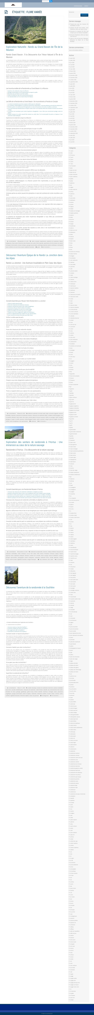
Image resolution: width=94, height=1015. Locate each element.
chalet (71, 275)
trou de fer (72, 912)
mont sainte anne (74, 579)
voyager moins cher (74, 987)
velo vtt (71, 950)
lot (70, 524)
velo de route (73, 942)
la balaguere (73, 489)
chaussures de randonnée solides (39, 415)
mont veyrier (73, 586)
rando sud (72, 738)
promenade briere (74, 682)
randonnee (33, 421)
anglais (71, 187)
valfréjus (72, 929)
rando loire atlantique (75, 723)
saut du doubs (73, 826)
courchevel (72, 326)
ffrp (71, 371)
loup (41, 559)
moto (71, 594)
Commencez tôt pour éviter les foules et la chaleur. (19, 307)
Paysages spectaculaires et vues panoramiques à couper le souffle (22, 92)
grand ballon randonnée (75, 431)
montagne (51, 691)
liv (70, 511)
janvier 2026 (72, 73)
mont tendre (73, 581)
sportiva (72, 890)
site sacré (15, 247)
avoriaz (71, 204)
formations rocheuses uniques (51, 553)
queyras (72, 699)
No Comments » (46, 247)
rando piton (72, 734)
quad (71, 697)
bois (71, 249)
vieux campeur (73, 965)
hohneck (72, 463)
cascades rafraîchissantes (17, 689)
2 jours (71, 151)
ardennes (72, 193)
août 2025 (72, 84)
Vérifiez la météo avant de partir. (15, 303)
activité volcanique (32, 688)
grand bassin (47, 243)
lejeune (71, 506)
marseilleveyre (73, 547)
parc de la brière (74, 626)
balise (71, 217)
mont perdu (73, 577)
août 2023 (72, 135)
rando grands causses (75, 716)
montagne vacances (74, 590)
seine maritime (73, 832)
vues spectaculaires (23, 421)
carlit (71, 268)
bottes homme (73, 253)
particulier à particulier (75, 641)
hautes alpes (73, 457)
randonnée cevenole (74, 755)
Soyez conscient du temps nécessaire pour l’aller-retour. (20, 315)
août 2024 (72, 109)
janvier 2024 (72, 124)
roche (71, 804)
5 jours (71, 161)
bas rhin (72, 219)
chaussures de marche (75, 294)
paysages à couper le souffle (12, 419)
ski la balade (73, 869)
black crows (72, 241)
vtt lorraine (72, 995)
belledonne (72, 232)
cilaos (71, 303)
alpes (47, 413)
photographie (21, 557)
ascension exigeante (53, 413)
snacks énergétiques (14, 421)
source (71, 884)
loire (71, 519)
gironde (72, 395)
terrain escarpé (13, 559)
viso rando (72, 967)
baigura (71, 206)
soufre (61, 693)
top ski (71, 903)
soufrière (8, 695)
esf (70, 358)
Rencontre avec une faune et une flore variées (18, 93)
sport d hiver (73, 888)
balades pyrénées (74, 213)
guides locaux (30, 691)
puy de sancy (73, 691)
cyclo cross (72, 337)
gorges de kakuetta (74, 408)
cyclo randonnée (74, 339)
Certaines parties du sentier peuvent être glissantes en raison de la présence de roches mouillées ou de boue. (32, 107)
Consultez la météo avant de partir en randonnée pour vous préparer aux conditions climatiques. (29, 494)
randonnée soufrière (41, 693)
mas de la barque (74, 549)
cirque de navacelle (74, 307)
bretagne (72, 256)
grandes (72, 438)
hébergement (73, 459)
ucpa (71, 914)
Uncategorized (45, 695)
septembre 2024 (74, 107)
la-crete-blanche (12, 241)
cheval (71, 298)
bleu (71, 245)
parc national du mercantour (76, 635)
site (71, 851)
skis (71, 879)
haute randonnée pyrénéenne (76, 451)
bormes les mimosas (75, 251)
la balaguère (73, 487)
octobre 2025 (73, 79)
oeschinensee (73, 620)
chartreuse (72, 290)
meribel (72, 569)
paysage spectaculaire (17, 693)
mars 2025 (72, 94)
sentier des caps (74, 841)
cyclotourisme (73, 341)
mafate (71, 530)
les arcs (72, 509)
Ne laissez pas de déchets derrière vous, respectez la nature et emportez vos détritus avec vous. (29, 496)
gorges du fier (73, 412)
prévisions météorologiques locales (28, 419)
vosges (71, 974)
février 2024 (72, 122)
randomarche (73, 749)
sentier (52, 693)
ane (71, 185)
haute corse (72, 442)
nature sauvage (59, 417)
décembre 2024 (73, 101)
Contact (86, 6)
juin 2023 (72, 139)
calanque (72, 262)
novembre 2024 (73, 103)
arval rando (72, 198)
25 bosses (72, 155)
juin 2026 (72, 62)
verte (71, 963)
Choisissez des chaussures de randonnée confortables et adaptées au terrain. (25, 491)
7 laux (71, 163)
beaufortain (72, 226)
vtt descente (73, 991)
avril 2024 (72, 118)
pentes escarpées (27, 693)
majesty (72, 534)
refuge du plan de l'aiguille (51, 419)
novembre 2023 (73, 129)
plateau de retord (74, 665)
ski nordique (73, 871)
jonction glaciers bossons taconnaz (37, 417)
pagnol (71, 622)
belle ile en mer (73, 230)
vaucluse (72, 937)
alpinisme (72, 183)
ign (70, 476)
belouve (72, 236)
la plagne (72, 491)
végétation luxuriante (29, 247)
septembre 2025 (74, 81)
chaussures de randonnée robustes (24, 415)
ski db (71, 860)
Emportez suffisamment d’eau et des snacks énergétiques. (21, 306)
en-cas (28, 553)
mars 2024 (72, 120)
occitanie (61, 555)
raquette (72, 798)
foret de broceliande (74, 376)
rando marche (73, 725)
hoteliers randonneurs (75, 474)
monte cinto (73, 592)
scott (71, 830)
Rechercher (71, 12)
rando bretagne (73, 708)
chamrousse (73, 286)
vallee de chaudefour (74, 931)
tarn (71, 899)
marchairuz (72, 541)
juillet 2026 (72, 60)
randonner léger (73, 785)
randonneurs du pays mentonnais (77, 794)
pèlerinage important (42, 245)
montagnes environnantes (11, 245)
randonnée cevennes (74, 753)
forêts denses (40, 553)
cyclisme (72, 333)
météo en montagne (50, 417)
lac (70, 496)
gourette (72, 418)
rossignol (72, 813)
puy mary (72, 693)
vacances (72, 918)
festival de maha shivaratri (24, 243)
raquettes (72, 800)
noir (71, 614)
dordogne (72, 350)
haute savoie (73, 453)
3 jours (71, 157)
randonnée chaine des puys (76, 757)
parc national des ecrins (75, 633)
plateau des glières (74, 667)
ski (70, 856)
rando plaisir (73, 736)
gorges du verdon (74, 416)
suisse (71, 894)
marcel (71, 536)
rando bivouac (73, 706)
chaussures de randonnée (29, 689)
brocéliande (72, 258)
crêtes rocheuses (22, 553)
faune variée (15, 243)
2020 (71, 153)
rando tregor (73, 742)
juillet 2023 (72, 137)
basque (72, 221)
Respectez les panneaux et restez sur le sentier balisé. (20, 309)
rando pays (72, 731)
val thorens (72, 924)
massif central (73, 551)
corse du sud (73, 324)
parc (71, 624)
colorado (72, 316)
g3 (70, 386)
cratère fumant (39, 689)
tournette (72, 905)
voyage (71, 976)
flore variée (33, 243)
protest (71, 684)
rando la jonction (41, 419)
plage (71, 661)
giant (71, 391)
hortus (12, 555)
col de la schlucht (74, 311)
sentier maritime (73, 843)
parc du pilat (73, 631)
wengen (72, 999)
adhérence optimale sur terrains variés (36, 413)
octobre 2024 (73, 105)
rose (71, 809)
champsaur (72, 283)
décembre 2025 (73, 75)
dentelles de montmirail (75, 346)
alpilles (71, 178)
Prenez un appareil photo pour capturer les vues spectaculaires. (22, 313)
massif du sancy (73, 556)
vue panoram (36, 695)
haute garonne (73, 444)
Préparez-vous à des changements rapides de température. (21, 312)
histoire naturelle (38, 691)
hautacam (72, 440)
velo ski (71, 948)
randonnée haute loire (75, 770)
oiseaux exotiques (22, 245)
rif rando (72, 802)
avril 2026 (72, 66)
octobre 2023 (73, 131)
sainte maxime (73, 819)
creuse (71, 328)
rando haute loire (74, 719)
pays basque (73, 644)
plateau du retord (74, 671)
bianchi (71, 238)
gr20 (71, 425)
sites (71, 854)
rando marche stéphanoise (76, 727)
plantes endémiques (52, 245)
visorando (72, 969)
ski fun (71, 867)
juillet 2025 (72, 86)
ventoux (72, 954)
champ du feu (73, 281)
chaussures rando (74, 296)
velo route (72, 946)
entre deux (72, 356)
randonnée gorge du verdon (76, 768)
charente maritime (74, 288)
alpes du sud (73, 172)
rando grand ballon (74, 714)
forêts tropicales (39, 243)
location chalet (73, 515)
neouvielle (72, 609)
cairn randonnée (73, 260)
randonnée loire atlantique (76, 772)
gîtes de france (73, 397)
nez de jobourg (73, 611)
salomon (72, 821)
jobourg (72, 481)
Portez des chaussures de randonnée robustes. (18, 305)
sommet (57, 693)
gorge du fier (73, 403)
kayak (71, 485)
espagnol (72, 361)
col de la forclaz (73, 309)
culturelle (45, 689)
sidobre (72, 849)
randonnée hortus (45, 557)
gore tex (72, 401)
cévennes (45, 551)
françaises (72, 380)
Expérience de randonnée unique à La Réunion (18, 91)
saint (49, 559)
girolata (71, 393)
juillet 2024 (72, 112)
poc (71, 674)
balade (71, 208)
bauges (71, 223)
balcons (72, 215)
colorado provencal (74, 318)
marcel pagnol (73, 539)
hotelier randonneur (74, 472)
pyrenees (72, 695)
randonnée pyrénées (74, 779)
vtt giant (72, 993)
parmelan (72, 639)
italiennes (72, 478)
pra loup (72, 678)
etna (71, 365)
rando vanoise (73, 744)
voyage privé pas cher (75, 982)
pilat (71, 652)
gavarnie (72, 388)
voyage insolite (73, 978)
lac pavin (72, 502)
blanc (71, 243)
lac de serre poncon (74, 500)
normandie (72, 618)
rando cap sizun (73, 710)
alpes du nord (73, 170)
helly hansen (73, 461)
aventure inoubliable (58, 688)
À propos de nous (78, 6)
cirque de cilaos (73, 305)
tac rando (72, 897)
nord (71, 616)
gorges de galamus (74, 406)
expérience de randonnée (53, 241)
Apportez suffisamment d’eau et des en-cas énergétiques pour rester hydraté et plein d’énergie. (29, 493)
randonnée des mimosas (75, 764)
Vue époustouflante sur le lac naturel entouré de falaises (20, 96)
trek (71, 907)
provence (72, 686)
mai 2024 (72, 116)
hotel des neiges (73, 470)
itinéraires (27, 555)
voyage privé (73, 980)
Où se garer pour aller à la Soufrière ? (16, 630)
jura (71, 483)
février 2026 (72, 71)
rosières (72, 811)
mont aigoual (73, 573)
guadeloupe (23, 691)
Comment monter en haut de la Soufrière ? (17, 627)
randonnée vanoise (74, 783)
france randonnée (74, 384)
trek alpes (72, 909)
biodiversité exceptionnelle (36, 551)
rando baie (72, 704)
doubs (71, 352)
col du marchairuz (74, 313)
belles (71, 234)
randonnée (37, 557)
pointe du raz (73, 676)
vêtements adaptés (24, 695)
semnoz (72, 836)
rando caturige (73, 712)
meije (71, 560)
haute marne (73, 446)
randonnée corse (74, 759)
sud (71, 892)
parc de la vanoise (74, 629)
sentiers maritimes (74, 847)
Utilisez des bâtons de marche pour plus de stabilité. (19, 310)
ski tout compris (73, 873)
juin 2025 (72, 88)
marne (71, 545)
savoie (71, 828)
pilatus (71, 654)
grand (38, 247)
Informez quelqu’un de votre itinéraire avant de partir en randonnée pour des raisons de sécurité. (29, 497)
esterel (71, 363)
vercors (71, 957)
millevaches (72, 571)
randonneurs (73, 791)
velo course (72, 939)
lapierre (72, 504)
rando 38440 (73, 701)
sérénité (11, 247)
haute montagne (74, 448)
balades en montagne (75, 211)
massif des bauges (74, 554)
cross (71, 331)
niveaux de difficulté (53, 555)
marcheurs (45, 691)
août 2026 (72, 58)
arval (71, 196)
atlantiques (72, 200)
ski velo (71, 875)
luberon (72, 528)
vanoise (72, 935)
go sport (72, 399)
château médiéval (52, 551)
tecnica (71, 901)
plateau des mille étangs (75, 669)
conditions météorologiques (54, 415)
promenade (72, 680)
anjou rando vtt (73, 189)
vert (71, 961)
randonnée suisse (74, 781)
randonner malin (74, 787)
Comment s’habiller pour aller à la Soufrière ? (18, 628)
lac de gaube (73, 498)
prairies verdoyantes (29, 557)
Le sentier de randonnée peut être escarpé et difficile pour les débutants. (24, 104)
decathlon (72, 343)
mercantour (72, 566)
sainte (51, 559)
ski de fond (72, 862)
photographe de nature (75, 648)
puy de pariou (73, 689)
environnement (53, 689)
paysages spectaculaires (32, 245)
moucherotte (73, 596)
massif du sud (73, 558)
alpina (71, 181)
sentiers (72, 845)
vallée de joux (73, 933)
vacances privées (74, 920)
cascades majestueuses (40, 241)
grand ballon (73, 429)
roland (71, 806)
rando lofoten (73, 721)
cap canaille (72, 264)
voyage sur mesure (74, 984)
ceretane (72, 273)
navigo (71, 607)
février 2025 (72, 97)
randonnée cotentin (74, 761)
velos (71, 952)
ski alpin (72, 858)
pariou (71, 637)
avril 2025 (72, 92)
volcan (30, 695)
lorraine (72, 521)
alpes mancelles (73, 174)
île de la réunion (53, 243)
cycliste (71, 335)
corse (71, 322)
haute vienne (73, 455)
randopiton (72, 796)
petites (71, 646)
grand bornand (73, 433)
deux (71, 348)
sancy (71, 824)
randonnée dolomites (75, 766)
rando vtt (72, 746)
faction (71, 367)
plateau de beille (74, 663)
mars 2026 (72, 69)
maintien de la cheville (35, 555)
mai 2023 (72, 142)
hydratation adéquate (19, 555)
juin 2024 (72, 114)
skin (71, 877)
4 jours (71, 159)
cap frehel (72, 266)
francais (72, 378)
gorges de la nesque (74, 410)
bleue (71, 247)
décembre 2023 (73, 127)
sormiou (72, 882)
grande (71, 436)
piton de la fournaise (74, 656)
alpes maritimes (73, 176)
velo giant (72, 944)
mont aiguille (73, 575)
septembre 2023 (74, 133)
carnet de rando (73, 271)
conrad (71, 320)
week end (72, 997)
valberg (71, 927)
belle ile (72, 228)
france (71, 382)
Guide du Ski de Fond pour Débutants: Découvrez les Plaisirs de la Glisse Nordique (79, 40)
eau (48, 689)
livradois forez (73, 513)
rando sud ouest (74, 740)
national (72, 603)
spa (71, 886)
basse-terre (8, 689)
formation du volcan (10, 691)
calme (33, 241)
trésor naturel (21, 247)
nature (55, 691)
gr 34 (71, 423)
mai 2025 (72, 90)
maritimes (72, 543)
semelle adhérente (54, 557)
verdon (71, 959)
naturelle (72, 605)
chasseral (72, 292)
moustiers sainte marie (75, 599)
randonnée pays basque (75, 776)
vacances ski (73, 922)
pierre (71, 650)
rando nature (73, 729)
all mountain (73, 166)
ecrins (71, 354)
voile (71, 972)
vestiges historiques (31, 559)
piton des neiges (74, 659)
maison (71, 532)
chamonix (13, 415)
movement (72, 601)
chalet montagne (74, 277)
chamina (72, 279)
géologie (18, 691)
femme (71, 369)
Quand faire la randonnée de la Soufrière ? (17, 631)
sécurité (49, 693)
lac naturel (60, 243)
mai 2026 (72, 64)
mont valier (72, 584)
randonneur (72, 789)
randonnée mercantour (75, 774)
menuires (72, 562)
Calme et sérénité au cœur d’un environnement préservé (20, 95)
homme (72, 468)
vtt (70, 989)
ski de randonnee (74, 864)
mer (71, 564)
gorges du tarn (73, 414)
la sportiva (72, 493)
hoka (71, 466)
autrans (72, 202)
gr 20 (71, 421)
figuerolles (72, 373)
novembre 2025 (73, 77)
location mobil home (74, 517)
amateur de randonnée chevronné (45, 688)
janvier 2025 (72, 99)
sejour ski (72, 834)
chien (71, 301)
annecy (71, 191)
